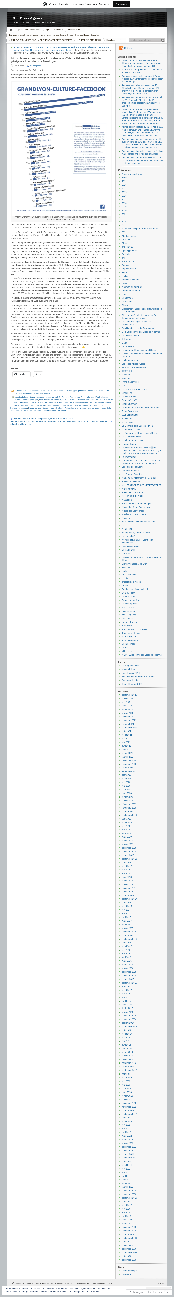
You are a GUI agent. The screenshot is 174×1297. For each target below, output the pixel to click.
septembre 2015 (129, 983)
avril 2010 (126, 1216)
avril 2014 (126, 1045)
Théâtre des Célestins (32, 411)
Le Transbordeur (61, 402)
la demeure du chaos (131, 429)
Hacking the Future (130, 666)
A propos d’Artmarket (54, 30)
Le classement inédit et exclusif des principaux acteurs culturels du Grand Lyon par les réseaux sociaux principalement (141, 450)
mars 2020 (127, 793)
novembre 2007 (129, 1245)
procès (125, 578)
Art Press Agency (28, 18)
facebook (126, 375)
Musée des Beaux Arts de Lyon (136, 507)
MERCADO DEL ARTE (132, 492)
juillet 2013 (127, 1077)
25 (123, 225)
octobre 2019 (128, 811)
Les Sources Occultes (132, 474)
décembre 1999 (129, 1260)
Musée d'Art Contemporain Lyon (137, 503)
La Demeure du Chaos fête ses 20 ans (139, 433)
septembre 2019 (129, 815)
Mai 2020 (126, 786)
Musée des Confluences (133, 511)
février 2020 (127, 797)
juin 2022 (126, 702)
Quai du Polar (85, 408)
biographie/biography (132, 287)
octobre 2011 (128, 1154)
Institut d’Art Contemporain (50, 400)
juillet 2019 (127, 822)
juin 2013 (126, 1081)
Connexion (127, 1274)
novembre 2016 (129, 932)
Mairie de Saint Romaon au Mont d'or (139, 478)
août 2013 (126, 1074)
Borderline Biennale (131, 291)
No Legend (127, 529)
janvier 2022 (127, 713)
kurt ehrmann (128, 422)
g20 (123, 386)
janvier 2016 (127, 968)
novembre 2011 (129, 1150)
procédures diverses (131, 582)
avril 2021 (126, 746)
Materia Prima (128, 669)
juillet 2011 (127, 1165)
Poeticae (126, 567)
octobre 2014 (128, 1023)
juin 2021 (126, 738)
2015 (124, 192)
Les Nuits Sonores (96, 402)
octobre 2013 (128, 1067)
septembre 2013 (129, 1070)
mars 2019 (127, 837)
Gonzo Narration (129, 397)
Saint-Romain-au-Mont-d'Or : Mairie (138, 677)
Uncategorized (128, 644)
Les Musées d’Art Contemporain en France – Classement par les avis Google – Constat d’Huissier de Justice (54, 35)
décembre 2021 (129, 717)
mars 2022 (127, 706)
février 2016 (127, 964)
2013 (124, 185)
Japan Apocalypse (130, 411)
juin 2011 (126, 1169)
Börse (124, 283)
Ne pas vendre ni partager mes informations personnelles (88, 1283)
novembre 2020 (129, 764)
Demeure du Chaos (78, 397)
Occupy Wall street (130, 546)
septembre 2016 (129, 939)
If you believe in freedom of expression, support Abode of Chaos (43, 419)
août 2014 (126, 1030)
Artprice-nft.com (129, 269)
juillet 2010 (127, 1205)
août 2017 (126, 902)
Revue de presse (130, 604)
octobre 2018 (128, 855)
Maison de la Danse (131, 481)
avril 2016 (126, 957)
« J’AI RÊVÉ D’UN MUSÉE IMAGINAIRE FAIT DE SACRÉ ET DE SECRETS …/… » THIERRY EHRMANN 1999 (55, 40)
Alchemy (126, 239)
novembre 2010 (129, 1194)
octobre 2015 (128, 979)
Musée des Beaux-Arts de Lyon (80, 405)
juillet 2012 (127, 1121)
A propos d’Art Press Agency (29, 30)
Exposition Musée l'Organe (134, 364)
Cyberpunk (127, 339)
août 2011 (126, 1161)
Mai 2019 (126, 829)
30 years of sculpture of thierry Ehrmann (140, 229)
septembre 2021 (129, 727)
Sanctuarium (128, 607)
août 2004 (126, 1256)
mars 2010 (127, 1220)
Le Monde (49, 402)
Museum (126, 518)
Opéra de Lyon (49, 408)
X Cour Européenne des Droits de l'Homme (142, 655)
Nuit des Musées (129, 536)
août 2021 (126, 731)
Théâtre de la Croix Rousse (134, 629)
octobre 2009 (128, 1234)
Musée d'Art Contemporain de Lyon (51, 405)
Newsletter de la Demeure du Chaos (138, 521)
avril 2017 (126, 917)
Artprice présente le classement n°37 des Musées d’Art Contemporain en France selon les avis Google (142, 79)
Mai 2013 (126, 1085)
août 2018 (126, 862)
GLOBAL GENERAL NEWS (134, 389)
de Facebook (128, 346)
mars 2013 (127, 1092)
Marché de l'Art (129, 489)
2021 (124, 214)
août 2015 (126, 986)
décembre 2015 (129, 972)
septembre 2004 (129, 1252)
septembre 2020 (129, 771)
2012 (124, 181)
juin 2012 (126, 1125)
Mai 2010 (126, 1212)
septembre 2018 (129, 859)
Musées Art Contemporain (134, 514)
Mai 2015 (126, 997)
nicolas (24, 408)
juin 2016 (126, 950)
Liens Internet (112, 40)
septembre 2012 (129, 1114)
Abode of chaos (21, 397)
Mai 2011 (126, 1172)
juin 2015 (126, 994)
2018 (124, 203)
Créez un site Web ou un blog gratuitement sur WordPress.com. (37, 1283)
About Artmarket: (75, 30)
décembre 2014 (129, 1015)
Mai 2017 (126, 913)
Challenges (127, 298)
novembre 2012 (129, 1107)
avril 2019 (126, 833)
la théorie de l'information (133, 440)
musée (33, 405)
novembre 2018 (129, 851)
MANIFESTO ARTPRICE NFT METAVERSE (141, 485)
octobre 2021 (128, 724)
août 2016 (126, 943)
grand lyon (34, 400)
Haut (162, 1284)
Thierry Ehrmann (49, 411)
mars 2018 (127, 877)
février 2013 (127, 1096)
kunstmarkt (127, 418)
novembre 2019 (129, 808)
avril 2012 (126, 1132)
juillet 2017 (127, 906)
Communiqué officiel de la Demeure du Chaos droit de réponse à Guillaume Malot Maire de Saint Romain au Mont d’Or (141, 63)
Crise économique (130, 335)
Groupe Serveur (129, 404)
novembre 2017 (129, 891)
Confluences (64, 397)
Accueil (11, 29)
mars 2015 (127, 1005)
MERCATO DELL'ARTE (132, 496)
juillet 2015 (127, 990)
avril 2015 (126, 1001)
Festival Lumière (102, 397)
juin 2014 (126, 1037)
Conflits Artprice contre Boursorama (138, 328)
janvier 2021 (127, 757)
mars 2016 (127, 961)
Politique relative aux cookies (86, 1292)
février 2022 (127, 709)
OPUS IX (126, 553)
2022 (124, 218)
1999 (124, 177)
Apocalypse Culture (131, 250)
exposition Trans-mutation (134, 367)
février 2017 (127, 924)
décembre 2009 (129, 1227)
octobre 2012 (128, 1110)
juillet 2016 (127, 946)
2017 (124, 199)
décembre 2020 (129, 760)
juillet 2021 (127, 735)
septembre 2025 (129, 695)
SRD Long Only (129, 615)
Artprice (125, 265)
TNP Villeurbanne (64, 411)
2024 (124, 221)
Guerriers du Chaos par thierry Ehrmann (140, 407)
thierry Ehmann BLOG (132, 684)
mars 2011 (127, 1179)
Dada (124, 343)
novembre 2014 (129, 1019)
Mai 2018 (126, 873)
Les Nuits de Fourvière (78, 402)
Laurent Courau (129, 444)
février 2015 (127, 1008)
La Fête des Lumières (28, 402)
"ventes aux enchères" (132, 174)
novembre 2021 (129, 720)
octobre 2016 (128, 935)
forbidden (126, 378)
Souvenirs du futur (130, 680)
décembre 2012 (129, 1103)
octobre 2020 (128, 768)
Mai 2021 (126, 742)
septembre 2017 (129, 899)
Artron (124, 272)
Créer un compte (129, 1271)
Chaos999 (127, 301)
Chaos (32, 397)
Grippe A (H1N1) (129, 400)
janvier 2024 (127, 698)
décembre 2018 (129, 848)
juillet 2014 (127, 1034)
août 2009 (126, 1241)
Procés (125, 585)
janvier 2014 (127, 1056)
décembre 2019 (129, 804)
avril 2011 (126, 1176)
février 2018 (127, 881)
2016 (124, 196)
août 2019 (126, 819)
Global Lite (127, 393)
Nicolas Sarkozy (35, 408)
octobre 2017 (128, 895)
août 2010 (126, 1201)
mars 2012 (127, 1136)
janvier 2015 (127, 1012)
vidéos (125, 647)
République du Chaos (132, 600)
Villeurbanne (128, 651)
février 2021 (127, 753)
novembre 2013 (129, 1063)
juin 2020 (126, 782)
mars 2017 (127, 921)
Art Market (126, 254)
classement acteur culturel (47, 397)
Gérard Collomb (22, 400)
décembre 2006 (129, 1249)
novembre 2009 (129, 1231)
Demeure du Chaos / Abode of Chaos (40, 47)
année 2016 (127, 247)
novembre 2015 (129, 975)
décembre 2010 (129, 1190)
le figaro (41, 402)
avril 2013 (126, 1088)
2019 (124, 207)
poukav (125, 571)
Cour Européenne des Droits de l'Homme (141, 332)
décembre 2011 (129, 1147)
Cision (125, 305)
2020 (124, 210)
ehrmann (90, 397)
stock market (127, 618)
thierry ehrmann (129, 636)
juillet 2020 (127, 779)
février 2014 (127, 1052)
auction (125, 276)
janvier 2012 (127, 1143)
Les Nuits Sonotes (130, 471)
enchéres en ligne (130, 360)
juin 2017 (126, 910)
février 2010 (127, 1223)
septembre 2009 (129, 1238)
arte (123, 258)
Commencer (122, 4)
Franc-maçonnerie (130, 382)
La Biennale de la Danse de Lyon (89, 400)
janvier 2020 (127, 800)
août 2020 (126, 775)
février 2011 (127, 1183)
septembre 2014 (129, 1026)
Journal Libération (130, 415)
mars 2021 (127, 749)
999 (123, 232)
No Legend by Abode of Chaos (136, 532)
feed (128, 48)
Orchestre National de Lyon (67, 408)
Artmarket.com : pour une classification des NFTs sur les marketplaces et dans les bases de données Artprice (142, 160)
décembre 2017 (129, 888)
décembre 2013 (129, 1059)
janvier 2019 (127, 844)
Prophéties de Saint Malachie (135, 589)
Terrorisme (127, 626)
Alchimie (126, 243)
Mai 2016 (126, 953)
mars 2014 (127, 1048)
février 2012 (127, 1139)
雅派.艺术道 (127, 371)
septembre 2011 (129, 1158)
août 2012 (126, 1118)
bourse (125, 294)
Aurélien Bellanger (130, 280)
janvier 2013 (127, 1099)
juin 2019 (126, 826)
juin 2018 (126, 870)
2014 (124, 188)
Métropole (25, 405)
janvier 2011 (127, 1187)
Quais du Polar (129, 596)
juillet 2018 (127, 866)
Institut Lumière (68, 400)
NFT (124, 525)
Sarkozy (95, 408)
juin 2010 (126, 1209)
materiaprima (35, 66)
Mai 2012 (126, 1129)
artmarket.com (128, 261)
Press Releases (129, 574)
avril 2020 (126, 789)
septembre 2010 (129, 1198)
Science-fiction (128, 611)
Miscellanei (127, 500)
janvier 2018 (127, 884)
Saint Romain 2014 (131, 673)
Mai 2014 (126, 1041)
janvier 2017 (127, 928)
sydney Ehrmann (129, 622)
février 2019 (127, 840)
